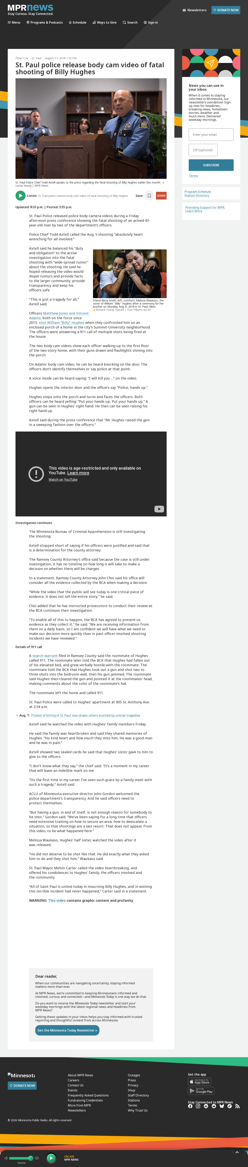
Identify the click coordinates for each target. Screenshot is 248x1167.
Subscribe (211, 165)
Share (161, 195)
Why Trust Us (138, 1110)
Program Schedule (197, 191)
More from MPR (79, 1105)
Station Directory (196, 195)
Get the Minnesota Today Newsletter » (67, 1030)
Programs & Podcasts (47, 22)
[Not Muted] (6, 1158)
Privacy (133, 1085)
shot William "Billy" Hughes (61, 322)
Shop (131, 1090)
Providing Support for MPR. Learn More (205, 209)
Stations (134, 1100)
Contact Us (76, 1085)
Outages (134, 1075)
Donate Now (226, 10)
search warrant (45, 655)
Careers (73, 1080)
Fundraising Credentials (85, 1100)
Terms (193, 176)
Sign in (153, 22)
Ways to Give (107, 22)
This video (57, 900)
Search (132, 22)
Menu (16, 22)
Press (132, 1080)
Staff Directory (138, 1095)
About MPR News (80, 1075)
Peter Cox (22, 58)
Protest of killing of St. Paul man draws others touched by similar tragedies (85, 715)
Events (73, 1090)
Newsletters (77, 1110)
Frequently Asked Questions (88, 1095)
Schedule (79, 22)
